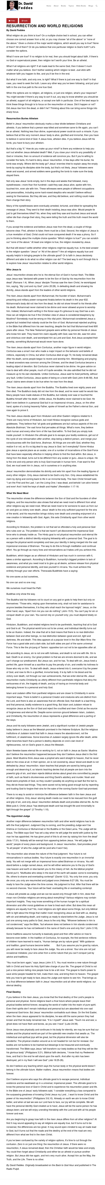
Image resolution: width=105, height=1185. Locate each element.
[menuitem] (48, 5)
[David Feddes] (19, 5)
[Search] (96, 5)
